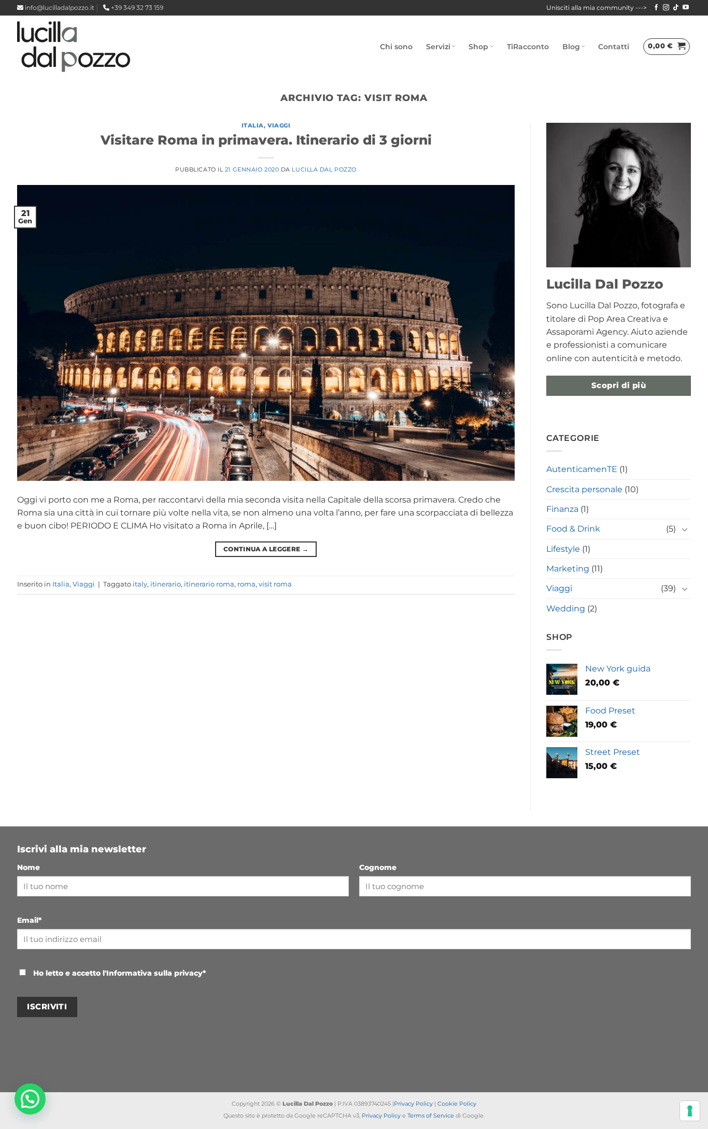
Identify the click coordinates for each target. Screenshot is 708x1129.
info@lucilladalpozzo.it (59, 7)
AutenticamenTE (581, 469)
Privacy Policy (413, 1103)
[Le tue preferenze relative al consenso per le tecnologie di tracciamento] (690, 1111)
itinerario (165, 584)
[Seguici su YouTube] (686, 7)
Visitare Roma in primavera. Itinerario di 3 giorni (266, 140)
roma (246, 584)
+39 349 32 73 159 (137, 7)
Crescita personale (584, 489)
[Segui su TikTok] (676, 7)
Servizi (438, 46)
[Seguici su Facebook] (656, 7)
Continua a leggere (265, 549)
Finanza (562, 509)
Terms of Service (430, 1115)
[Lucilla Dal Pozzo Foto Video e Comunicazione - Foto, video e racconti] (73, 47)
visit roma (275, 584)
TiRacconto (528, 46)
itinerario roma (209, 584)
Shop (478, 46)
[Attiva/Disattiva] (684, 529)
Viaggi (278, 125)
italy (140, 584)
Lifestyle (563, 549)
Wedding (565, 608)
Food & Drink (573, 529)
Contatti (613, 46)
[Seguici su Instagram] (666, 7)
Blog (571, 46)
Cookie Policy (456, 1103)
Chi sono (396, 46)
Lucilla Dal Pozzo (324, 169)
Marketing (567, 569)
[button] (666, 46)
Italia (253, 125)
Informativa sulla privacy (154, 973)
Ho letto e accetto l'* (118, 973)
